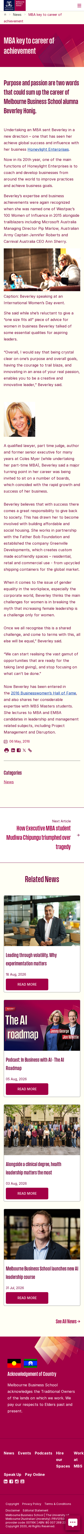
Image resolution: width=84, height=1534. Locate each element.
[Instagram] (17, 1481)
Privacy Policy (31, 1504)
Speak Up (12, 1474)
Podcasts (43, 1453)
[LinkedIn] (5, 1481)
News (17, 15)
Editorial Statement (35, 1510)
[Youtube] (22, 1481)
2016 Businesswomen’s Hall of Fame (43, 693)
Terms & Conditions (57, 1504)
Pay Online (35, 1474)
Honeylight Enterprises (48, 149)
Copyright (12, 1504)
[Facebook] (11, 1481)
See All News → (68, 1321)
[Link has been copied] (30, 750)
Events (24, 1453)
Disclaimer (13, 1510)
